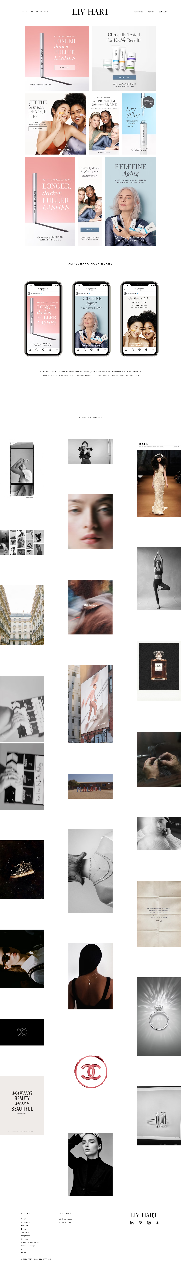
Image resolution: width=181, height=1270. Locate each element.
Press (23, 1252)
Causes (24, 1239)
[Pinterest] (140, 1223)
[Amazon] (157, 1223)
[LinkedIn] (132, 1223)
